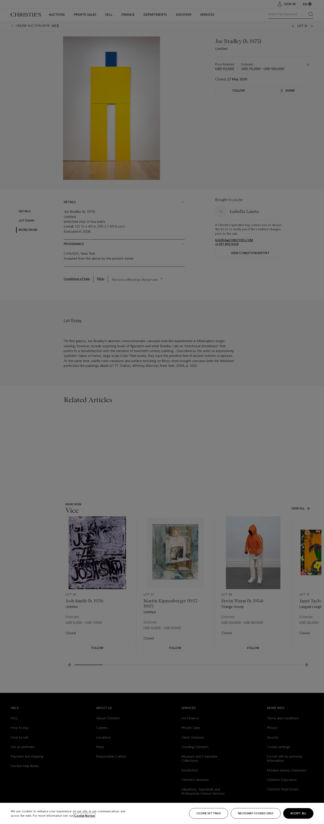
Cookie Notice (84, 816)
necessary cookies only (255, 813)
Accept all (298, 813)
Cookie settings (208, 813)
